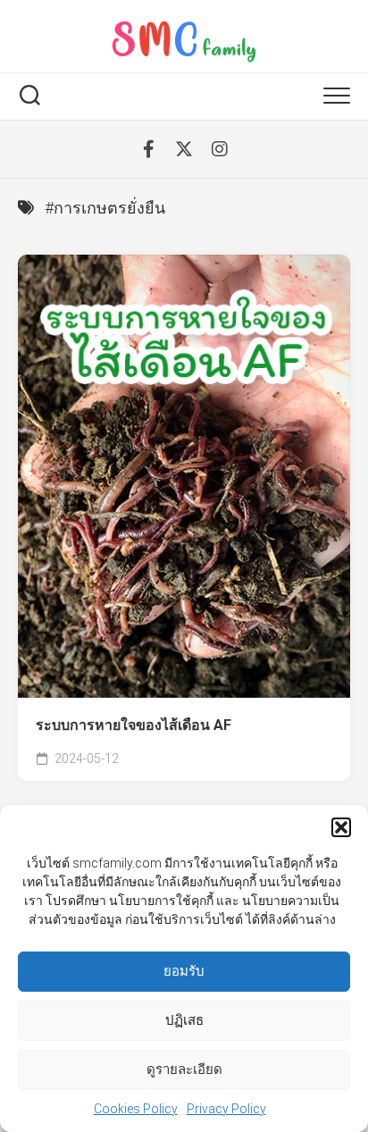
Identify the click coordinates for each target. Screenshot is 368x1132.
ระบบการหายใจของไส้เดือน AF (133, 725)
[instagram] (220, 149)
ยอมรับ (184, 971)
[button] (341, 827)
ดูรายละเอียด (184, 1069)
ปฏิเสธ (184, 1020)
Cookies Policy (136, 1109)
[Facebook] (148, 149)
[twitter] (184, 149)
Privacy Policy (226, 1109)
